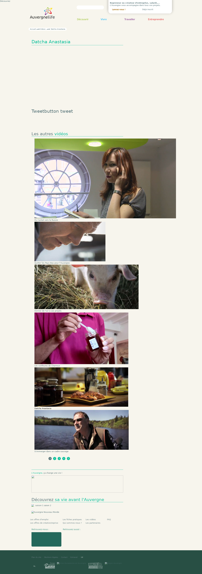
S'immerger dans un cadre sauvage (51, 451)
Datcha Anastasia (42, 408)
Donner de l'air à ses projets (48, 311)
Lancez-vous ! (118, 9)
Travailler (129, 19)
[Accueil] (42, 22)
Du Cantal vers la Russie (46, 220)
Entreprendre (156, 19)
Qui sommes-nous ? (72, 523)
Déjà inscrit (147, 9)
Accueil (33, 29)
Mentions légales (51, 557)
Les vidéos (91, 519)
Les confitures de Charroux (47, 366)
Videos (43, 29)
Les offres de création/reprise (44, 523)
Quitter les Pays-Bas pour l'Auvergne (52, 263)
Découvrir (83, 19)
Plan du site (36, 557)
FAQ (109, 519)
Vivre (104, 19)
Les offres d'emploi (39, 519)
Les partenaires (93, 523)
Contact (64, 557)
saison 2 (47, 505)
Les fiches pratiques (72, 519)
